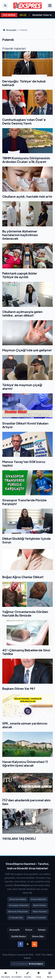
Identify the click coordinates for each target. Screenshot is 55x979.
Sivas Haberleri (38, 899)
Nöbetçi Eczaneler (37, 917)
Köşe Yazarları (40, 911)
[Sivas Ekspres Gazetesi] (27, 6)
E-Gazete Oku (16, 917)
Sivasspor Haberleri (18, 905)
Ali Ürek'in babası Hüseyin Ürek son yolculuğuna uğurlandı (43, 15)
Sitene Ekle (38, 936)
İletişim (42, 930)
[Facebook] (20, 944)
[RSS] (34, 944)
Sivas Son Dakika (17, 899)
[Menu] (50, 6)
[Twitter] (27, 944)
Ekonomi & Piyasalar (18, 911)
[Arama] (5, 6)
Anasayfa (11, 30)
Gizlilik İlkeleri (18, 936)
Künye (28, 930)
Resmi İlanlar (39, 905)
